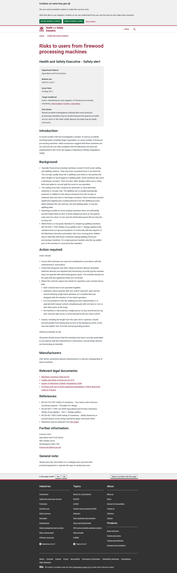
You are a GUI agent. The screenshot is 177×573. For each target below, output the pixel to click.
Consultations (126, 559)
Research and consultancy (116, 545)
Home (41, 36)
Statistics (110, 514)
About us (110, 494)
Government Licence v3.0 (82, 567)
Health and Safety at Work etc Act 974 (57, 380)
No (64, 477)
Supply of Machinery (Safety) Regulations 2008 (61, 383)
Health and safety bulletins (57, 36)
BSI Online (74, 422)
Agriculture (43, 518)
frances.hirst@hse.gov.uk (50, 447)
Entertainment (44, 523)
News (109, 499)
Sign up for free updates (115, 504)
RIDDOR (76, 499)
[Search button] (134, 29)
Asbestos (76, 514)
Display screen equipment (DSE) (84, 509)
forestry (66, 103)
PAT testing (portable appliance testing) (87, 528)
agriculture (75, 103)
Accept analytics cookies (50, 21)
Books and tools (113, 531)
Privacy (66, 559)
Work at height (78, 533)
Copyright (49, 559)
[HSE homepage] (51, 29)
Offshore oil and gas (46, 538)
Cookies (58, 559)
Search (41, 559)
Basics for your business (82, 494)
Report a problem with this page (124, 477)
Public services (44, 514)
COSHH (76, 504)
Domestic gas (44, 509)
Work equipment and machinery (84, 518)
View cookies (90, 21)
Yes (58, 477)
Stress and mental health (82, 523)
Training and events (114, 536)
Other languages (45, 562)
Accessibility (75, 559)
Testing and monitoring (115, 541)
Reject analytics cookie (74, 21)
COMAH (76, 538)
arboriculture (56, 103)
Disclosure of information (91, 559)
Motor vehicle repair (46, 533)
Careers (110, 518)
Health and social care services (50, 499)
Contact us (111, 509)
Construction (43, 494)
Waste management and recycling (51, 528)
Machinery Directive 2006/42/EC (55, 377)
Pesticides (43, 504)
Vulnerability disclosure (110, 559)
